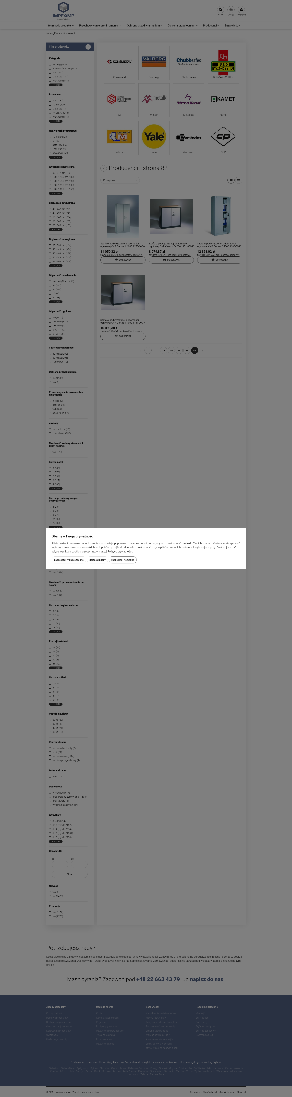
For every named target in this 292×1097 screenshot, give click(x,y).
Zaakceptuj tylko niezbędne (69, 560)
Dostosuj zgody (97, 560)
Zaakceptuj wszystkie (122, 560)
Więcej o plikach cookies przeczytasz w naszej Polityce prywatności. (92, 551)
